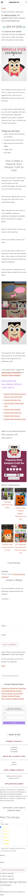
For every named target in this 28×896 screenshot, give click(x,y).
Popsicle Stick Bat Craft (12, 400)
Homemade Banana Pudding (11, 691)
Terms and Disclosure (14, 776)
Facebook (14, 747)
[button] (7, 469)
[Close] (1, 821)
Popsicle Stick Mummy (12, 416)
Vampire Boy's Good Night (11, 372)
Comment (5, 599)
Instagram (14, 751)
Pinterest (14, 749)
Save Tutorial (14, 478)
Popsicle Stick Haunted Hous (14, 419)
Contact (14, 764)
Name (4, 626)
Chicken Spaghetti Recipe (10, 696)
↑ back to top (14, 735)
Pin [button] (21, 475)
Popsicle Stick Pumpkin (12, 409)
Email (3, 635)
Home (3, 8)
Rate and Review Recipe (12, 870)
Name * (2, 855)
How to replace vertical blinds (12, 693)
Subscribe (14, 723)
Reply (3, 666)
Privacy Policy (14, 778)
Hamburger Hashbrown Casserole (13, 688)
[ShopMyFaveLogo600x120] (14, 29)
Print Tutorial (11, 475)
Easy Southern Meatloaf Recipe (12, 699)
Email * (2, 862)
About (14, 762)
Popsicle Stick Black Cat (12, 412)
